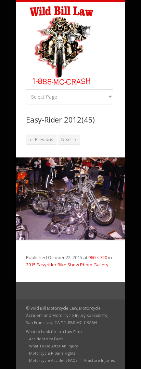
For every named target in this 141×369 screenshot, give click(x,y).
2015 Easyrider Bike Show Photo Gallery (67, 265)
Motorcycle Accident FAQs (53, 360)
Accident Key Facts (46, 338)
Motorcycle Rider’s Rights (52, 353)
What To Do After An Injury (53, 345)
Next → (68, 139)
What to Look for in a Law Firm (54, 331)
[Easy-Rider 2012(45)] (70, 198)
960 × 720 (97, 257)
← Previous (41, 139)
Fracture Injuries (99, 360)
